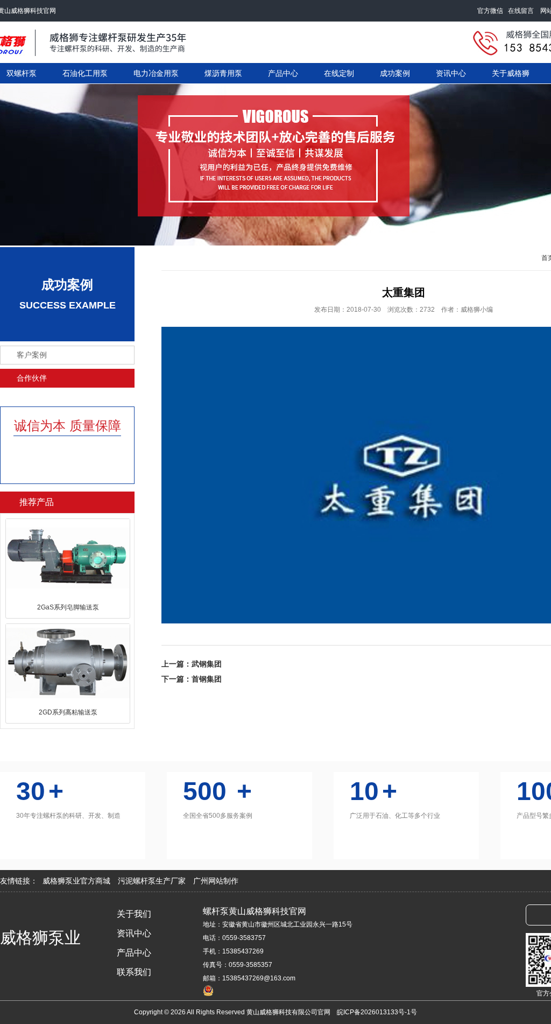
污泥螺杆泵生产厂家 (153, 880)
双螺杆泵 (21, 73)
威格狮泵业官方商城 (77, 880)
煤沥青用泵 (223, 73)
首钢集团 (207, 679)
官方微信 (492, 11)
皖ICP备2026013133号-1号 (377, 1012)
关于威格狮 (510, 73)
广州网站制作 (215, 880)
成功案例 (395, 73)
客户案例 (32, 354)
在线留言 (523, 11)
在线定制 (339, 73)
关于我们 (134, 913)
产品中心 (283, 73)
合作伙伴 (32, 378)
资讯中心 (451, 73)
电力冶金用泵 (156, 73)
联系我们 (134, 972)
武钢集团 (207, 664)
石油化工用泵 (85, 73)
